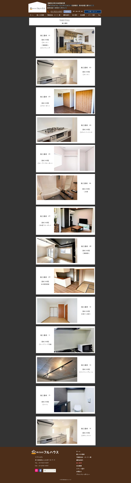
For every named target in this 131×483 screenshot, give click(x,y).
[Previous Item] (56, 41)
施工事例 (79, 463)
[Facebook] (40, 470)
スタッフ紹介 (80, 468)
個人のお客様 (80, 454)
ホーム (78, 451)
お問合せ (79, 471)
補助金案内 (79, 460)
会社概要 (79, 466)
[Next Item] (91, 41)
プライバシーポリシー (83, 474)
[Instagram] (36, 470)
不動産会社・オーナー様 (83, 457)
